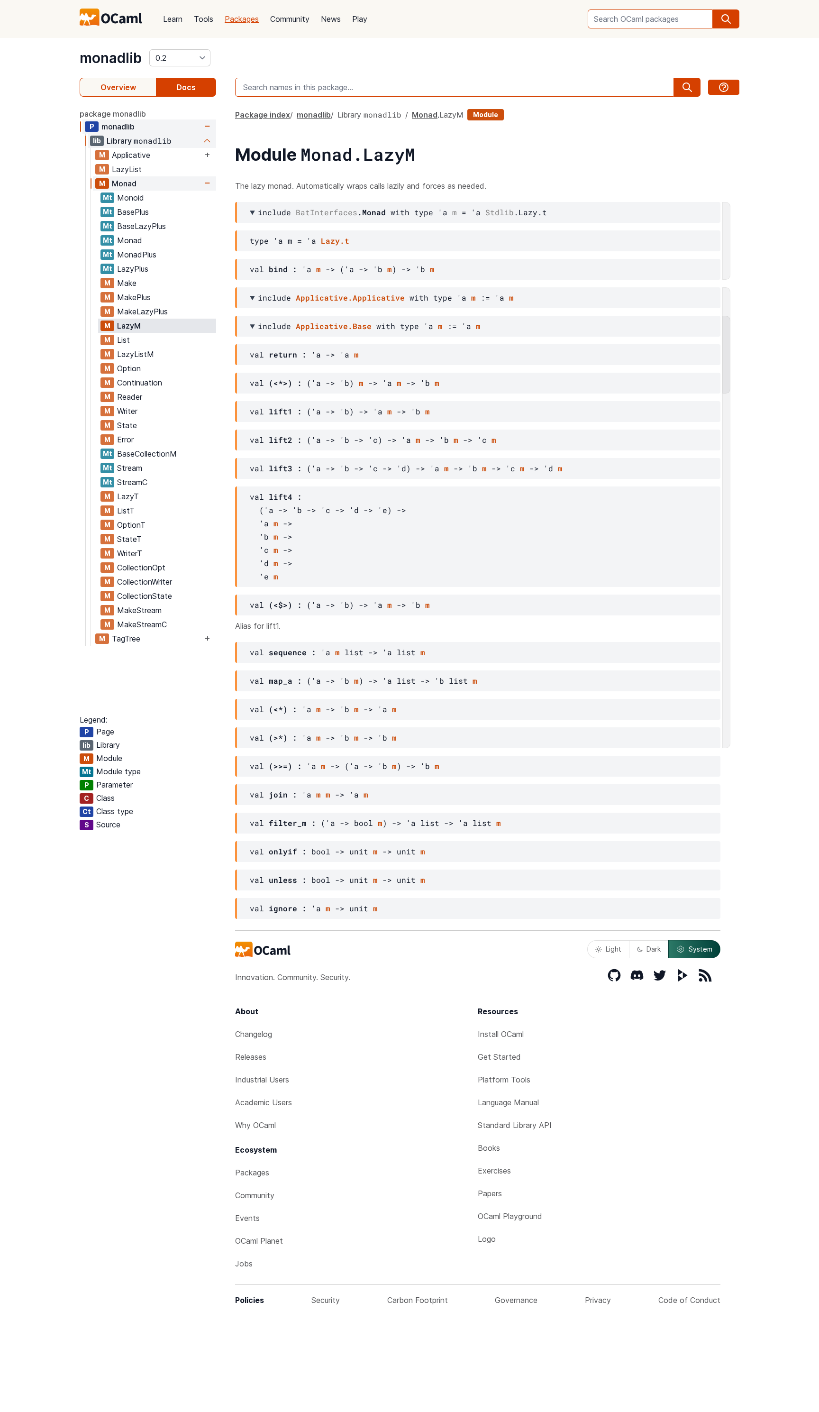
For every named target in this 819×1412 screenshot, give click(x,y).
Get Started (499, 1057)
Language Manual (508, 1102)
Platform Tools (504, 1079)
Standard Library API (515, 1125)
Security (325, 1300)
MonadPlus (136, 254)
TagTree (126, 638)
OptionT (131, 525)
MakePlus (134, 297)
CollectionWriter (144, 582)
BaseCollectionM (147, 453)
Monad (124, 183)
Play (359, 19)
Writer (127, 411)
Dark (653, 949)
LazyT (128, 496)
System (700, 949)
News (331, 19)
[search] (726, 18)
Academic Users (263, 1102)
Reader (129, 397)
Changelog (253, 1034)
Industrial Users (262, 1079)
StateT (129, 539)
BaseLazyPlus (141, 226)
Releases (250, 1057)
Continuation (139, 382)
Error (125, 439)
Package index (262, 114)
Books (489, 1148)
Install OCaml (501, 1034)
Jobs (244, 1263)
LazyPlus (132, 269)
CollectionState (144, 596)
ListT (126, 510)
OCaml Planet (259, 1241)
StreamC (132, 482)
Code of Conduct (689, 1300)
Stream (129, 468)
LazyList (127, 169)
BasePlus (133, 212)
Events (247, 1218)
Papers (490, 1193)
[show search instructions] (723, 87)
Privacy (598, 1300)
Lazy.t (335, 241)
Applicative (131, 155)
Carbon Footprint (417, 1300)
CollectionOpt (141, 567)
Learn (172, 19)
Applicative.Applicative (350, 298)
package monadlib (113, 114)
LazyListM (135, 354)
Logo (487, 1239)
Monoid (130, 197)
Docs (186, 87)
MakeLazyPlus (142, 311)
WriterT (129, 553)
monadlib (111, 57)
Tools (203, 19)
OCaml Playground (510, 1216)
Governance (516, 1300)
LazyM (129, 325)
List (123, 340)
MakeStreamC (142, 624)
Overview (118, 87)
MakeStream (139, 610)
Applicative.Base (334, 326)
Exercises (494, 1170)
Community (289, 19)
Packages (242, 19)
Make (126, 283)
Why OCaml (255, 1125)
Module (485, 114)
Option (129, 368)
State (127, 425)
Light (613, 949)
